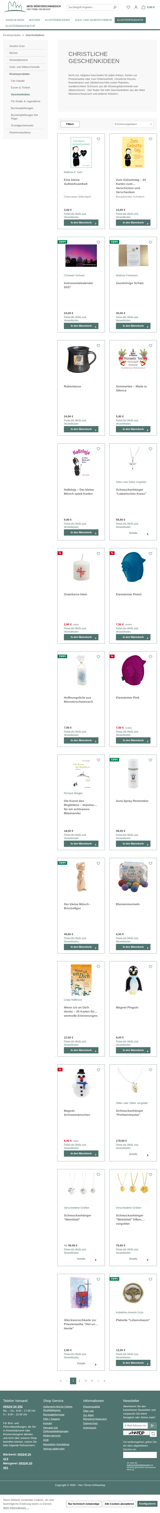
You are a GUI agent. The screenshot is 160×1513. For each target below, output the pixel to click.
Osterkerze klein (75, 594)
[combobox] (89, 7)
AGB (46, 1440)
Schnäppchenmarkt (22, 125)
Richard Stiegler (73, 793)
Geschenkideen (20, 94)
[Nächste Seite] (98, 1381)
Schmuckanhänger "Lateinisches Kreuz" (131, 491)
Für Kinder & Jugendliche (25, 101)
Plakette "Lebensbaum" (133, 1320)
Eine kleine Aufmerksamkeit (75, 182)
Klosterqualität (91, 1406)
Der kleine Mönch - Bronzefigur (77, 906)
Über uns (88, 1410)
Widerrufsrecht (51, 1435)
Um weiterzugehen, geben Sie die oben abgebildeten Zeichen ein (140, 1446)
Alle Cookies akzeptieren (119, 1504)
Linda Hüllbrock (73, 999)
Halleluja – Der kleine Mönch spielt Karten (79, 491)
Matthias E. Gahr (73, 172)
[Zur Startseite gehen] (32, 6)
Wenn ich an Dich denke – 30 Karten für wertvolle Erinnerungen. (81, 1011)
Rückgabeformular (54, 1414)
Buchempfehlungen (22, 108)
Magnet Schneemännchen (77, 1113)
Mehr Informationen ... (16, 1507)
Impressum (89, 1427)
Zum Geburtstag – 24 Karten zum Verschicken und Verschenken (131, 185)
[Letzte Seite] (104, 1381)
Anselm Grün (17, 46)
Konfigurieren (147, 1503)
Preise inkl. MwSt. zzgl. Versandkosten (75, 215)
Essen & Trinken (20, 87)
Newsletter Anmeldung (56, 1444)
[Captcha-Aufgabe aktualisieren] (153, 1433)
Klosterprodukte (19, 74)
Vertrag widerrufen (54, 1448)
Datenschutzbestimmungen (138, 1465)
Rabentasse (72, 386)
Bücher (13, 52)
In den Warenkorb (81, 222)
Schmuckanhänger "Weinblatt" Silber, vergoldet (129, 1219)
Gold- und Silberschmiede (24, 67)
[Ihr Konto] (136, 7)
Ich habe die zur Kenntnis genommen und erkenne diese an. (141, 1466)
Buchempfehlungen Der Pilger (24, 117)
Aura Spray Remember (132, 801)
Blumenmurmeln (128, 904)
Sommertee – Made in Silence (131, 388)
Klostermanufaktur (20, 132)
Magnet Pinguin (127, 1007)
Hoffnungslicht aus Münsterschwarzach (78, 699)
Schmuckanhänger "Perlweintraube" (129, 1113)
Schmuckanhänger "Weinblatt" (77, 1217)
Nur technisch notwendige (83, 1504)
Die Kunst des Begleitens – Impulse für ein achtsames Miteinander (79, 807)
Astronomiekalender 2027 (78, 285)
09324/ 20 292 (13, 1406)
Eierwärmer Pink (127, 697)
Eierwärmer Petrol (128, 594)
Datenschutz (90, 1423)
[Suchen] (114, 7)
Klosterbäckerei (18, 60)
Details (133, 533)
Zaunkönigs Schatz (130, 283)
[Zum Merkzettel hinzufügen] (98, 140)
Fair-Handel (18, 80)
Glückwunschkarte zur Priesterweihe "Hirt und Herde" (80, 1324)
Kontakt (47, 1423)
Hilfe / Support (51, 1419)
